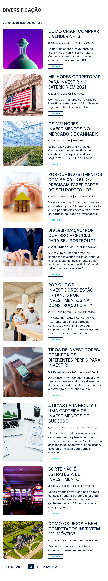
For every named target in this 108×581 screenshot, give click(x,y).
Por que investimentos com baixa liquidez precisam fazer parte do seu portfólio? (75, 182)
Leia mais (55, 66)
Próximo (50, 566)
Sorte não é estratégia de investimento (64, 474)
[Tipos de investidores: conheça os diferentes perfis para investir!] (23, 372)
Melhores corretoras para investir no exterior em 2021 (74, 82)
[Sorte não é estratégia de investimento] (23, 490)
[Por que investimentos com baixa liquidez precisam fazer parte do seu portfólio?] (23, 197)
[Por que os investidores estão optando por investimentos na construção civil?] (23, 311)
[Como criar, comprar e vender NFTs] (23, 49)
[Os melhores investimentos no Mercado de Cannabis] (23, 143)
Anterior (12, 566)
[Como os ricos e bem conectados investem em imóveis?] (23, 540)
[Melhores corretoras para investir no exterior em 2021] (23, 95)
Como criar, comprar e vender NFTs (73, 34)
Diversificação (86, 196)
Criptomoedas (85, 43)
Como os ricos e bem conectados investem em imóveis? (74, 528)
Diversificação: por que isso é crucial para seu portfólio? (72, 235)
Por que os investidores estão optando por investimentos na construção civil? (70, 295)
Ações (80, 94)
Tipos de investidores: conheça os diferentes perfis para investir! (74, 357)
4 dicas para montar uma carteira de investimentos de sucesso (72, 413)
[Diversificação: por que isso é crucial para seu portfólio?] (23, 252)
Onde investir (90, 372)
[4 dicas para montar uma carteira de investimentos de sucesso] (23, 432)
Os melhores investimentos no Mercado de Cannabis (73, 129)
